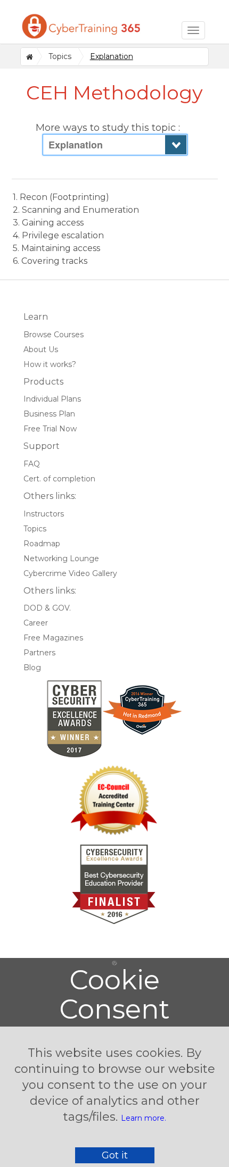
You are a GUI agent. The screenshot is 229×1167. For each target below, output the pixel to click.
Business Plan (49, 414)
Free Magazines (53, 638)
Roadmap (41, 543)
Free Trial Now (50, 429)
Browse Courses (53, 334)
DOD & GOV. (47, 608)
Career (35, 623)
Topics (59, 56)
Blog (32, 667)
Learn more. (143, 1118)
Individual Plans (52, 399)
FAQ (31, 464)
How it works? (49, 364)
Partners (39, 652)
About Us (40, 349)
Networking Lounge (61, 558)
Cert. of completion (59, 479)
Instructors (43, 514)
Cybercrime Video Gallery (70, 573)
